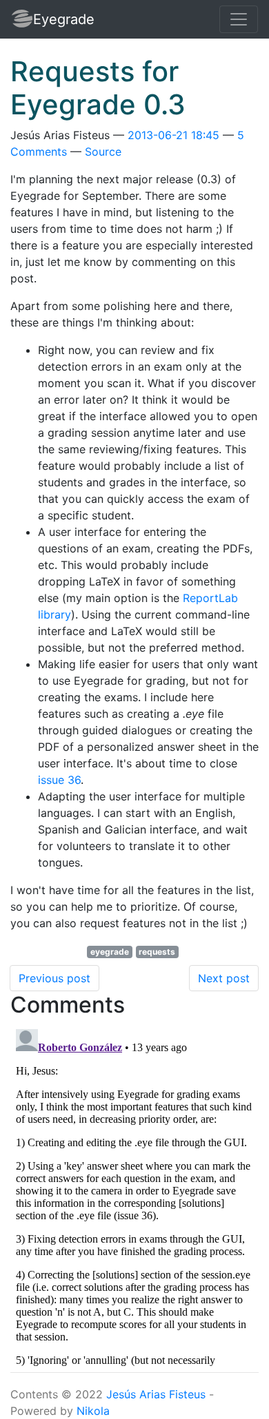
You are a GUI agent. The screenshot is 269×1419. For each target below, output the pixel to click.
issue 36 (59, 780)
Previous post (54, 978)
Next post (224, 978)
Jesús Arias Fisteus (156, 1394)
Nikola (93, 1411)
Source (103, 151)
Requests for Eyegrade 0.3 (98, 87)
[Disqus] (134, 1196)
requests (157, 951)
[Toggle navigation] (238, 19)
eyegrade (109, 951)
